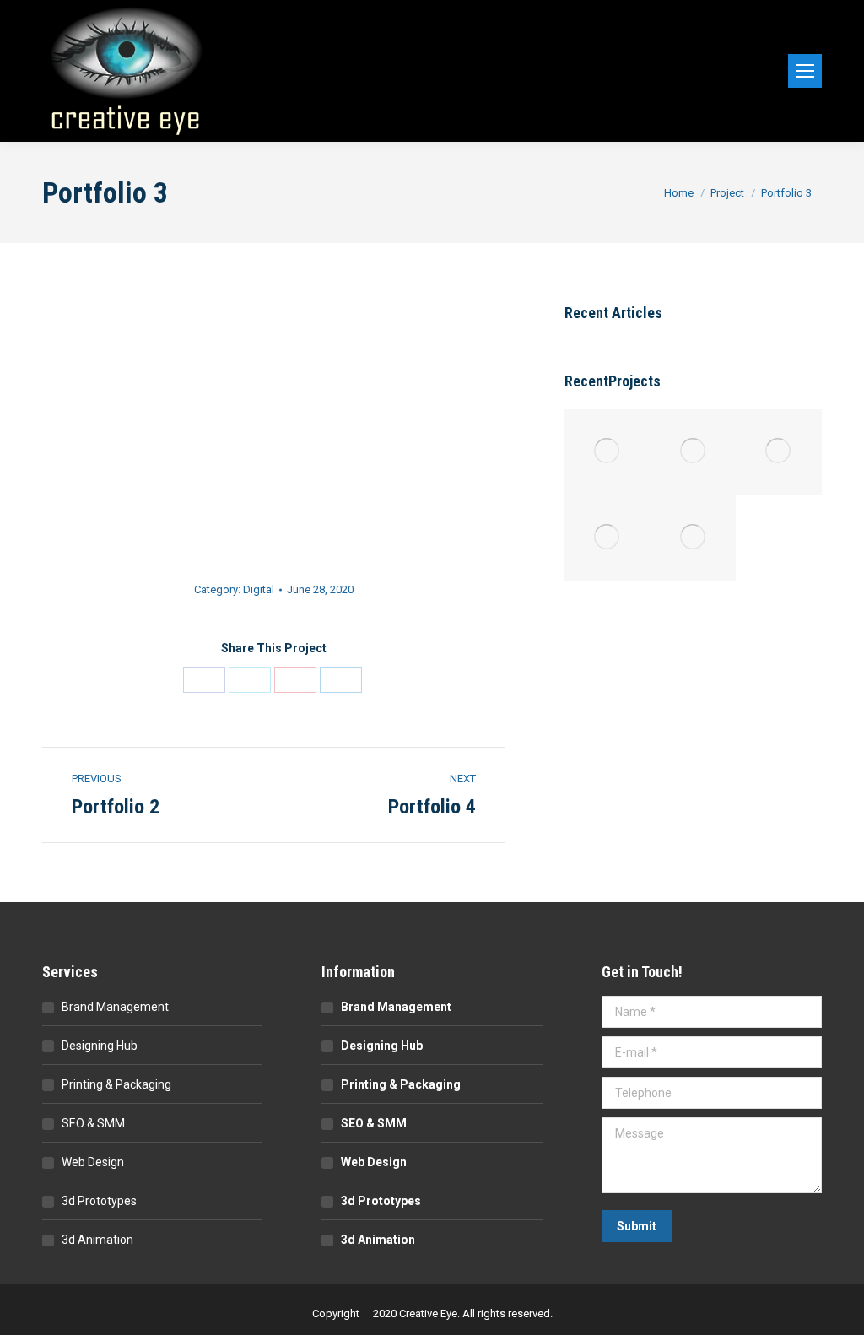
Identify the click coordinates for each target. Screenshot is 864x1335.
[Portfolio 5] (607, 452)
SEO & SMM (93, 1123)
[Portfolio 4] (694, 452)
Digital (258, 589)
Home (679, 192)
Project (727, 192)
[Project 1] (694, 538)
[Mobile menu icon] (805, 71)
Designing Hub (100, 1045)
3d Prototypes (99, 1201)
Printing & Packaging (116, 1084)
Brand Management (115, 1006)
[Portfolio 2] (607, 538)
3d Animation (97, 1239)
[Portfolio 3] (779, 452)
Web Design (93, 1162)
